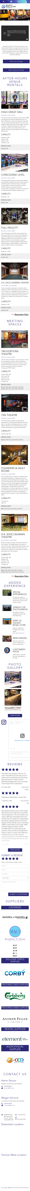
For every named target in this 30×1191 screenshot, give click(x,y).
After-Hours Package (16, 61)
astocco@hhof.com (9, 1088)
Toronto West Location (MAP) (8, 285)
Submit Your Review (18, 894)
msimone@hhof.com (9, 1105)
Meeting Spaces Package (16, 70)
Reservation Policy (21, 314)
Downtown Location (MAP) (8, 115)
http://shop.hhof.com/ (18, 633)
